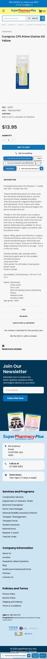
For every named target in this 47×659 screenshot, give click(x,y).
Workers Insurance (11, 524)
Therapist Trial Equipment (14, 517)
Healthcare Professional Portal (17, 569)
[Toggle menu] (3, 10)
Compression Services (13, 497)
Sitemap (33, 651)
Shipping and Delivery (13, 602)
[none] (23, 71)
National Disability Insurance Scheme (20, 513)
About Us (7, 553)
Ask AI (35, 18)
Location (7, 557)
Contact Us (8, 577)
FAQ (23, 309)
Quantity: (7, 135)
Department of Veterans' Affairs (18, 501)
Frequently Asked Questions (16, 561)
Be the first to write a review (23, 336)
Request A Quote (11, 532)
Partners (6, 573)
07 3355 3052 (16, 465)
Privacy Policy (9, 594)
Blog (5, 565)
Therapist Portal (10, 520)
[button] (23, 335)
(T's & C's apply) (23, 5)
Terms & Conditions (12, 605)
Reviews (23, 316)
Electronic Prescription (13, 505)
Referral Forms (9, 528)
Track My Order (9, 536)
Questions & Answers (23, 323)
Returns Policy (9, 598)
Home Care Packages (13, 509)
